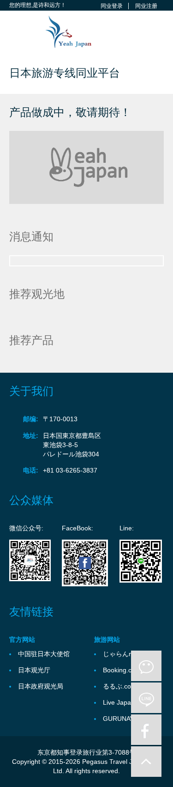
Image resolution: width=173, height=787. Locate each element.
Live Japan (119, 702)
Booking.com (122, 670)
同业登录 (112, 6)
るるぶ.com (120, 686)
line (146, 697)
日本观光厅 (34, 670)
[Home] (64, 31)
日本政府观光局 (40, 686)
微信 (146, 666)
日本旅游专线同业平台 (64, 73)
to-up (146, 761)
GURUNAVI (119, 718)
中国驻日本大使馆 (44, 654)
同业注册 (146, 6)
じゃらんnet (120, 654)
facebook (146, 729)
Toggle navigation (17, 33)
